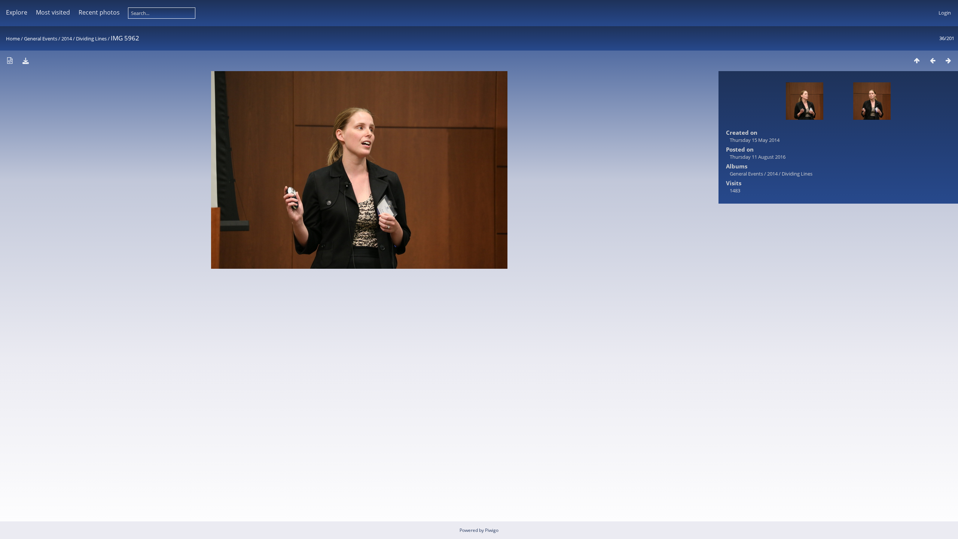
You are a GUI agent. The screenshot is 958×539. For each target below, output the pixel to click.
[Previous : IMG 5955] (932, 60)
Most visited (53, 12)
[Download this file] (25, 60)
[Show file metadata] (10, 60)
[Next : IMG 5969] (948, 60)
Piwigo (491, 530)
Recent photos (99, 12)
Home (13, 38)
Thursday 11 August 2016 (757, 156)
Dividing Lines (91, 38)
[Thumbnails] (917, 60)
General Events (40, 38)
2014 (66, 38)
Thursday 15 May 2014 (754, 140)
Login (945, 12)
